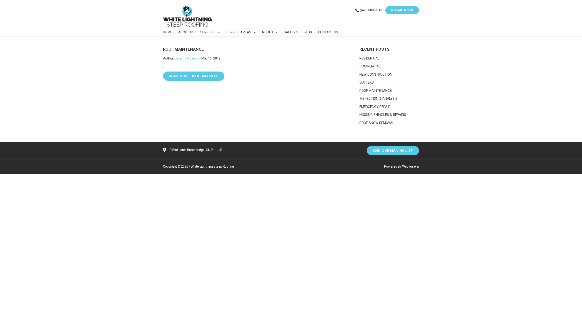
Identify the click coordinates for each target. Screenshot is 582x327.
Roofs (267, 32)
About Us (186, 32)
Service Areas (238, 32)
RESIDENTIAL (369, 58)
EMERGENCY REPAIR (374, 107)
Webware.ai (410, 166)
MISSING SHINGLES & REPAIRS (382, 115)
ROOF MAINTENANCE (375, 91)
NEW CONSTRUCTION (375, 74)
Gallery (291, 32)
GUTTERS (366, 82)
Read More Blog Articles (193, 76)
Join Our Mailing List (393, 151)
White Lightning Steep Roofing (212, 166)
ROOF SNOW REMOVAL (376, 123)
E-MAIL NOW (402, 10)
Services (208, 32)
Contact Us (328, 32)
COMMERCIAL (370, 66)
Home (167, 32)
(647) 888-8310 (371, 10)
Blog (308, 32)
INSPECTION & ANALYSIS (378, 99)
